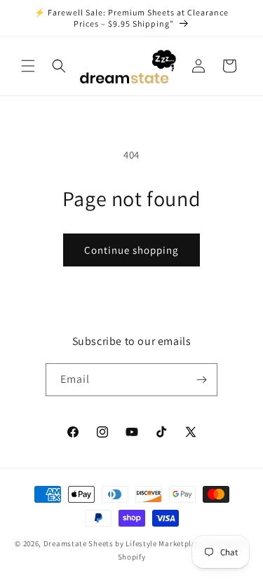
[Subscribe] (201, 379)
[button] (28, 65)
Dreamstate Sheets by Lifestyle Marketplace (123, 543)
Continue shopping (131, 250)
